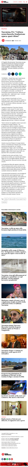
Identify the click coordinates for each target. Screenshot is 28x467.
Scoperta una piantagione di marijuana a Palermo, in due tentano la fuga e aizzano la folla (12, 375)
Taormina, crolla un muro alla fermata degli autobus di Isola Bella (13, 229)
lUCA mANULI (19, 199)
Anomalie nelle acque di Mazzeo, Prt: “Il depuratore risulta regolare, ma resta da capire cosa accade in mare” (13, 253)
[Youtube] (12, 459)
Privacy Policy (4, 462)
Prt (24, 199)
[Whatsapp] (7, 459)
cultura (6, 199)
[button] (9, 74)
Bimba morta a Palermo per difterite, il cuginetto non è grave (13, 419)
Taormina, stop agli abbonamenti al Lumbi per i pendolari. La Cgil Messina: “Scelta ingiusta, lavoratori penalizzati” (13, 278)
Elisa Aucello (12, 199)
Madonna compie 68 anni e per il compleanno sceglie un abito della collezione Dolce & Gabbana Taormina (13, 303)
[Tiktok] (10, 459)
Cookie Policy (11, 462)
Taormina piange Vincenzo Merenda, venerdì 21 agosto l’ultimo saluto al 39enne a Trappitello (11, 328)
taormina (4, 202)
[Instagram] (5, 459)
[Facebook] (2, 459)
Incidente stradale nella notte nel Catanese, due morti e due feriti (13, 396)
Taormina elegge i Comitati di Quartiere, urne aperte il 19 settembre (12, 352)
